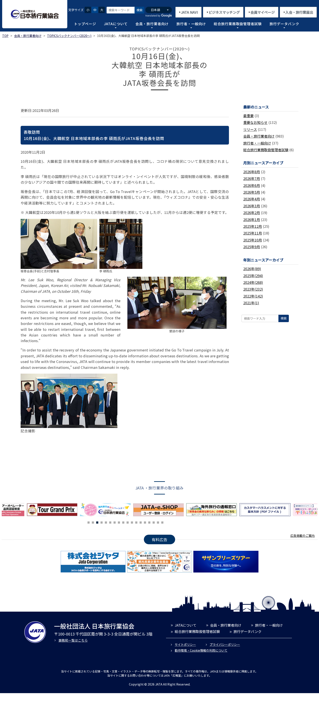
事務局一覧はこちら (73, 640)
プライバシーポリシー (225, 644)
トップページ (85, 23)
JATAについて (116, 23)
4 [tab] (101, 522)
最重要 (248, 115)
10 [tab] (127, 522)
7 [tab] (114, 522)
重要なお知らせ (255, 122)
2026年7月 (251, 178)
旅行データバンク (284, 23)
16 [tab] (153, 522)
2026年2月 (251, 212)
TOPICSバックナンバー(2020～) (69, 35)
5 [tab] (106, 522)
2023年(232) (253, 289)
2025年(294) (253, 275)
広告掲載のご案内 (302, 535)
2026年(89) (252, 268)
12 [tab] (136, 522)
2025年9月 (251, 246)
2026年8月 (251, 171)
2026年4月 (251, 198)
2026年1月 (251, 219)
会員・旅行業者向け (152, 23)
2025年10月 (252, 240)
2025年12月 (252, 226)
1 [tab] (88, 522)
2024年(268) (253, 282)
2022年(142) (253, 296)
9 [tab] (123, 522)
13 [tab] (140, 522)
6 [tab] (110, 522)
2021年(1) (251, 302)
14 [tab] (145, 522)
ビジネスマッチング (224, 12)
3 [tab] (97, 522)
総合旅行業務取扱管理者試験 (238, 23)
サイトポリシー (185, 644)
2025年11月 (252, 233)
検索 (139, 10)
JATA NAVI (189, 12)
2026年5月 (251, 192)
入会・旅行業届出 (299, 12)
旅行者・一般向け (191, 23)
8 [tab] (119, 522)
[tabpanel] (106, 509)
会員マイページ (262, 12)
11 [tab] (132, 522)
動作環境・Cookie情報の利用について (201, 650)
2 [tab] (93, 522)
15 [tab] (149, 522)
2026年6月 (251, 185)
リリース (250, 129)
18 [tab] (162, 522)
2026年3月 (251, 205)
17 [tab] (158, 522)
